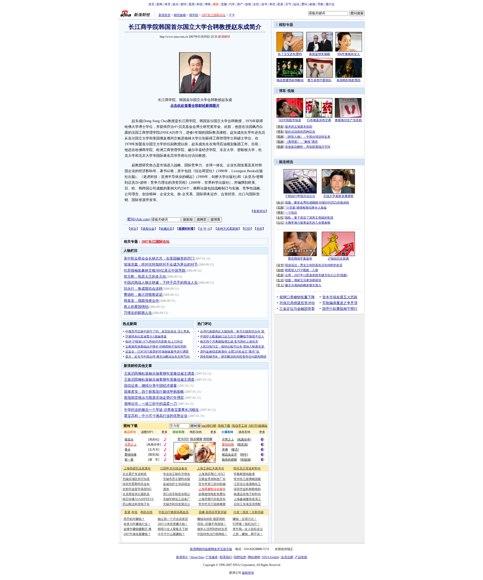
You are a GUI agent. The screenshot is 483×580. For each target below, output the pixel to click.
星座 (280, 4)
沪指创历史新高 (338, 258)
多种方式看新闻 (227, 228)
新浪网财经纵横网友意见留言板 (211, 549)
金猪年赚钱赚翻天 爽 (137, 529)
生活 (280, 280)
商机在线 (146, 512)
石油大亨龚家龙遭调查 (338, 196)
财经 (184, 4)
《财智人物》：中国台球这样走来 (307, 136)
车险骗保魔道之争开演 (339, 303)
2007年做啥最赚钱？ (137, 534)
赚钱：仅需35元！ (245, 519)
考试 (272, 4)
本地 (134, 512)
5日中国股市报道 (289, 120)
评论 (133, 228)
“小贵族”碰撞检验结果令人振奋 (306, 207)
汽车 (232, 4)
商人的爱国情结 (136, 307)
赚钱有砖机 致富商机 (211, 519)
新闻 (159, 4)
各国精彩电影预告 (349, 80)
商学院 (193, 15)
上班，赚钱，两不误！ (248, 534)
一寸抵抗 (291, 212)
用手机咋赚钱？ (134, 519)
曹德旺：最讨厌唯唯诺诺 (143, 295)
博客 (208, 4)
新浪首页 (164, 15)
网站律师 (254, 557)
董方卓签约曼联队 (319, 80)
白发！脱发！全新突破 (248, 512)
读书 (264, 4)
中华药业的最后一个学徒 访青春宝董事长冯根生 (161, 410)
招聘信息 (240, 557)
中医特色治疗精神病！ (212, 534)
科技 (200, 4)
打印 (247, 228)
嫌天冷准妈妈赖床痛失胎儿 (303, 285)
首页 (151, 4)
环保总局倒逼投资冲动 (297, 303)
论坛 (280, 222)
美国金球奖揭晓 (319, 54)
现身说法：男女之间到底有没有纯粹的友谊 (313, 265)
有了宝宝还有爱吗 (290, 54)
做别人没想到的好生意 (212, 529)
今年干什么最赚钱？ (171, 534)
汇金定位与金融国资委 (297, 309)
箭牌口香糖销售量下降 (297, 297)
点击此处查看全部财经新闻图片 (195, 106)
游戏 (248, 4)
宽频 (224, 4)
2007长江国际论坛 (155, 242)
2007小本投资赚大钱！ (173, 524)
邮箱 (312, 4)
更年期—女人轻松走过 (248, 529)
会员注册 (287, 557)
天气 (288, 4)
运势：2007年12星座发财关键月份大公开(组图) (316, 275)
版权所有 (248, 572)
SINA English (270, 557)
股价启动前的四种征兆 (300, 131)
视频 (290, 91)
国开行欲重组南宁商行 (339, 309)
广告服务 (212, 557)
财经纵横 (180, 15)
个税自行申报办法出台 (300, 196)
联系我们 (226, 557)
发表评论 (259, 211)
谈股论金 (148, 228)
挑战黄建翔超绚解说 (290, 80)
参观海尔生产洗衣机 (348, 120)
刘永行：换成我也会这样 (143, 289)
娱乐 (176, 4)
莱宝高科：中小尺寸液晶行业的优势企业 (155, 416)
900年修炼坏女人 (348, 54)
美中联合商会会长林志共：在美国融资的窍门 (159, 258)
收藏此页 (166, 228)
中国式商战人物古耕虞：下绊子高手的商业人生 (161, 282)
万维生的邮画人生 (138, 313)
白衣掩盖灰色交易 (319, 120)
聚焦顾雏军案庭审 (300, 258)
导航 (320, 4)
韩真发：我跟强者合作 (141, 301)
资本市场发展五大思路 (339, 297)
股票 (192, 4)
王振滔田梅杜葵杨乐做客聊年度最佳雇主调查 (159, 373)
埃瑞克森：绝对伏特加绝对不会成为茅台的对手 (161, 264)
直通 (127, 512)
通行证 (330, 4)
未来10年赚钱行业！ (137, 524)
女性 (256, 4)
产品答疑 (301, 557)
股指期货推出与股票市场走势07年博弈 (154, 398)
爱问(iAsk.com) (138, 219)
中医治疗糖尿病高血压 (173, 512)
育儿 (280, 285)
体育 (168, 4)
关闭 (259, 228)
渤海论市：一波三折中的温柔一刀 (150, 404)
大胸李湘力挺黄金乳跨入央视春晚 (307, 222)
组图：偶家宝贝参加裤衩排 (303, 280)
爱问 (304, 4)
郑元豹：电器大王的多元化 (145, 276)
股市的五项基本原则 (298, 126)
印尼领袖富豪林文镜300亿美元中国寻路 (154, 270)
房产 (240, 4)
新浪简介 (182, 557)
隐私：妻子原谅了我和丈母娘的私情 (309, 217)
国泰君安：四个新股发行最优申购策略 (154, 392)
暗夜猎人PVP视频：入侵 (301, 270)
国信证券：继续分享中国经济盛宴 (150, 386)
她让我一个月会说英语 (173, 519)
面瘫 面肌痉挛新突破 (213, 512)
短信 (296, 4)
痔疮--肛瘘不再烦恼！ (211, 524)
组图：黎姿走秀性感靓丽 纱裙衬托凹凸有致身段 (317, 202)
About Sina (197, 557)
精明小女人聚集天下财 (173, 529)
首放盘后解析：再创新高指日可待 (307, 147)
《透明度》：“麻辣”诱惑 (301, 141)
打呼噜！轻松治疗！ (246, 524)
